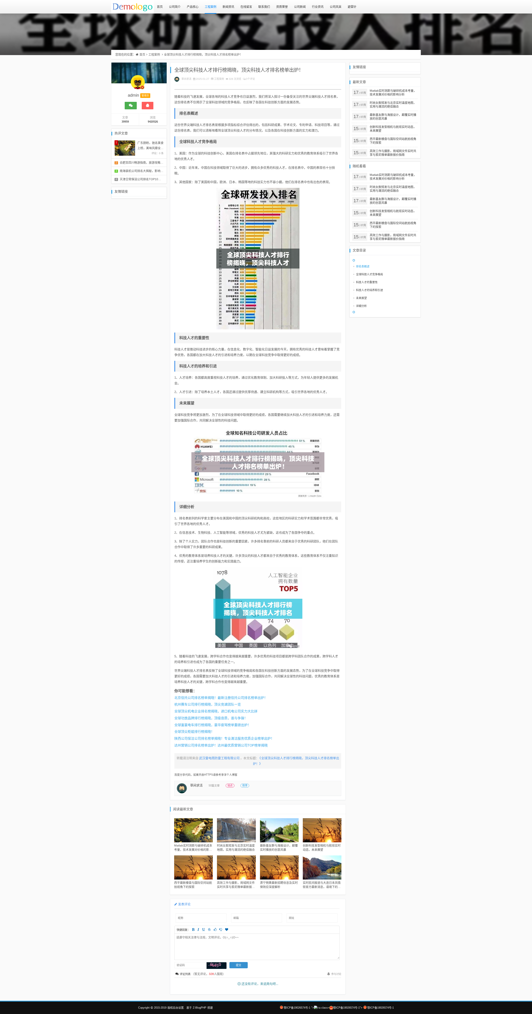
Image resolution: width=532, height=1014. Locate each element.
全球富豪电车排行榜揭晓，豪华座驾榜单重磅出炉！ (212, 725)
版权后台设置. (176, 1007)
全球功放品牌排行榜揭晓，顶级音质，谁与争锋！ (211, 718)
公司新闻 (300, 6)
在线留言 (246, 6)
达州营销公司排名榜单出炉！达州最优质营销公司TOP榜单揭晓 (221, 745)
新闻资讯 (228, 6)
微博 (244, 785)
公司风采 (335, 6)
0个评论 (250, 79)
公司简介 (175, 6)
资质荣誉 (282, 6)
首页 (160, 6)
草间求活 (186, 79)
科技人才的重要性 (367, 282)
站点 (230, 785)
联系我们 (264, 6)
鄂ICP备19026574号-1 (297, 1007)
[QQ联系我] (147, 105)
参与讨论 (336, 974)
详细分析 (361, 305)
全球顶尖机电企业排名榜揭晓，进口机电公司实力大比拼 (215, 711)
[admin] (137, 84)
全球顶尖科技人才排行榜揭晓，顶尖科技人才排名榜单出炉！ (203, 54)
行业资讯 (318, 6)
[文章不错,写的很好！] (215, 929)
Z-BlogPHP (199, 1007)
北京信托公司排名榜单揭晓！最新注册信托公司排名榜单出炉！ (220, 698)
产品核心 (192, 6)
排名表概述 (362, 266)
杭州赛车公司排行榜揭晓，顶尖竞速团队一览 (207, 704)
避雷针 (352, 6)
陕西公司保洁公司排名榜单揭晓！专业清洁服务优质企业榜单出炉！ (224, 738)
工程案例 (210, 6)
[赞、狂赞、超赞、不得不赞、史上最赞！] (226, 929)
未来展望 (361, 297)
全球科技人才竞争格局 (369, 274)
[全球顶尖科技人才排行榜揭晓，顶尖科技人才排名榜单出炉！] (257, 258)
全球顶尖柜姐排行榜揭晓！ (194, 731)
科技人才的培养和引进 (369, 290)
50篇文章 (214, 785)
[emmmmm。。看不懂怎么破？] (220, 929)
